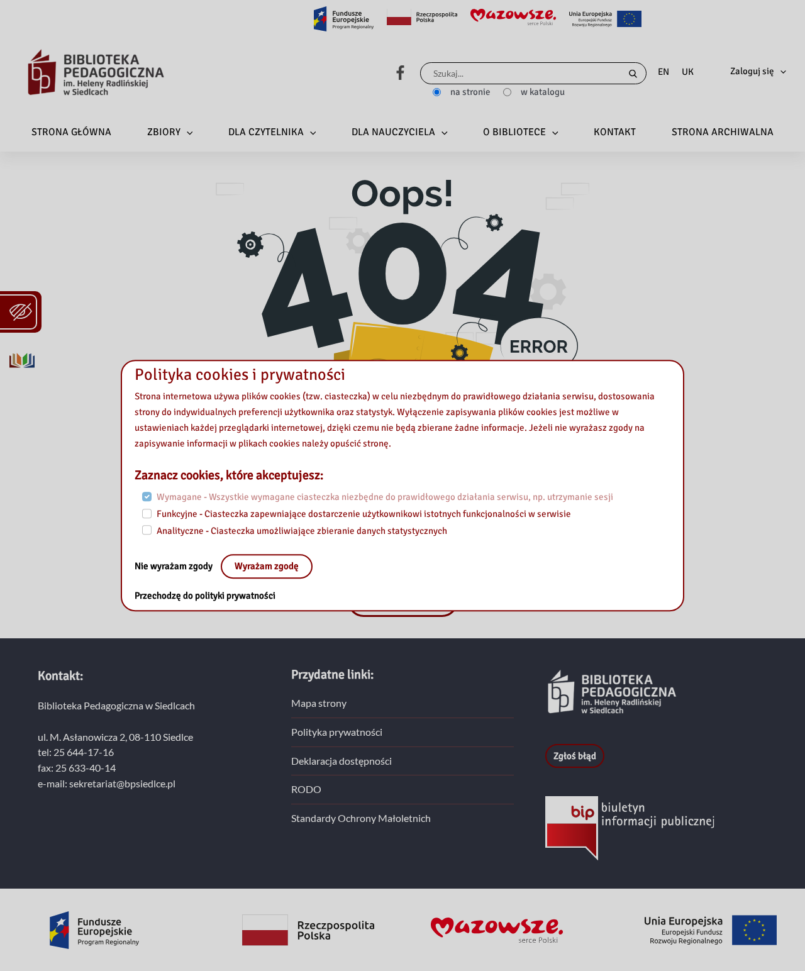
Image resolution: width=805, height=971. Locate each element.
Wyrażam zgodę (267, 566)
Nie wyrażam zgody (174, 566)
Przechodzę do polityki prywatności (205, 596)
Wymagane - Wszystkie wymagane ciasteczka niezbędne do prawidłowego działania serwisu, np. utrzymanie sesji (385, 497)
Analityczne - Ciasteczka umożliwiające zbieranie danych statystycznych (302, 530)
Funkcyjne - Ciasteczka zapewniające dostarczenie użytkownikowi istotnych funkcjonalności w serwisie (364, 513)
